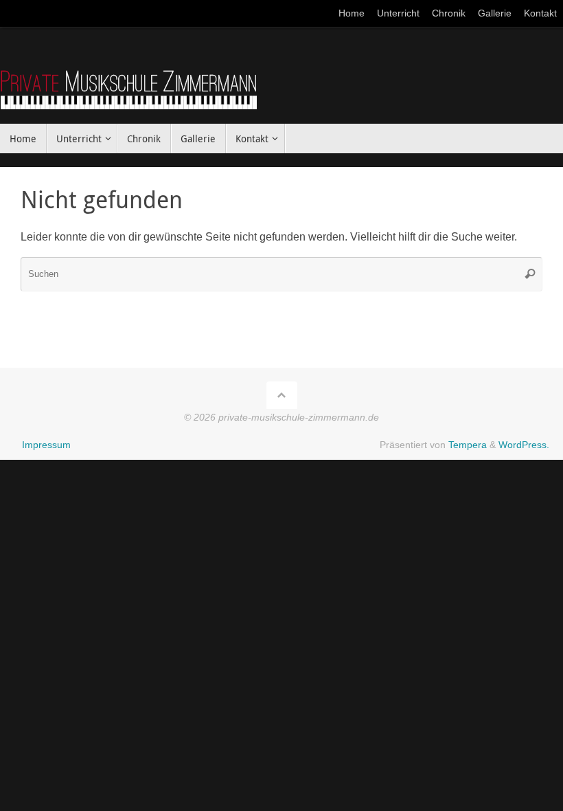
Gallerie (495, 13)
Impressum (46, 444)
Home (351, 13)
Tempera (467, 444)
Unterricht (398, 13)
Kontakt (540, 13)
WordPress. (523, 444)
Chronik (449, 13)
